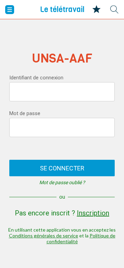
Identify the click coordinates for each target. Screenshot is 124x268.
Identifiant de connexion (36, 78)
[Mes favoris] (96, 9)
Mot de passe (24, 113)
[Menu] (9, 9)
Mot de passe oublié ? (62, 182)
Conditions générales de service (43, 235)
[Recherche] (114, 9)
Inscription (93, 213)
